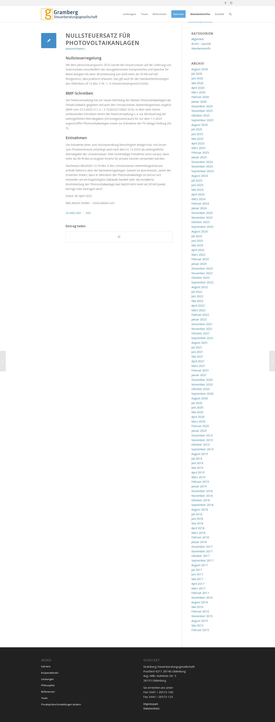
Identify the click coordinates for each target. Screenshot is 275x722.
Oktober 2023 (200, 222)
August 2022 (199, 287)
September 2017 (202, 560)
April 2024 (197, 194)
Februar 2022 (200, 315)
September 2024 (202, 171)
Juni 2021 (197, 352)
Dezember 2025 (202, 106)
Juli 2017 (196, 570)
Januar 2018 (199, 542)
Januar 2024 (199, 208)
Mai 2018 (197, 523)
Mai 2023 (197, 245)
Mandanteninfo (75, 48)
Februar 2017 (200, 593)
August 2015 (199, 621)
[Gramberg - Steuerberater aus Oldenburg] (69, 14)
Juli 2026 (196, 73)
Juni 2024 (197, 185)
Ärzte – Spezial (201, 44)
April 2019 (197, 472)
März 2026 (198, 92)
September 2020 (202, 393)
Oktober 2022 (200, 277)
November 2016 (202, 597)
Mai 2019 (197, 468)
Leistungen (47, 679)
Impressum (150, 704)
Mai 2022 (197, 301)
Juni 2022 (197, 296)
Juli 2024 (196, 180)
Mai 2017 (197, 579)
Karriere (46, 666)
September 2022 (202, 282)
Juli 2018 (196, 514)
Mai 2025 (197, 138)
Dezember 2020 (202, 380)
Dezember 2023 (202, 213)
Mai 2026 (197, 83)
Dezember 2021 (202, 324)
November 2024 (202, 166)
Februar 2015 (200, 630)
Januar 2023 (199, 264)
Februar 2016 (200, 611)
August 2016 (199, 602)
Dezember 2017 (202, 546)
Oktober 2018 (200, 500)
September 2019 (202, 449)
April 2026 (197, 88)
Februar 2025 (200, 152)
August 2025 (199, 125)
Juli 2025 (196, 129)
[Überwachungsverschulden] (3, 361)
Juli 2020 (196, 403)
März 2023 (198, 254)
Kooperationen (49, 672)
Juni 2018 (197, 518)
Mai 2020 (197, 412)
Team (44, 698)
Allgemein (197, 39)
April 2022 (197, 305)
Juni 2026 (197, 78)
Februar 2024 (200, 203)
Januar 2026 (199, 101)
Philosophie (48, 685)
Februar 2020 (200, 426)
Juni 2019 (197, 463)
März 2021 (198, 366)
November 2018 (202, 495)
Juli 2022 (196, 291)
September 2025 (202, 120)
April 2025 (197, 143)
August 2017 (199, 565)
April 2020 (197, 417)
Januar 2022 (199, 319)
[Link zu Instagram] (231, 3)
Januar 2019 (199, 486)
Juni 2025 (197, 134)
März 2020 (198, 421)
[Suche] (230, 14)
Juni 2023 (197, 240)
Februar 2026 (200, 97)
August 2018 (199, 509)
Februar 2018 (200, 537)
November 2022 (202, 273)
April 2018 (197, 528)
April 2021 (197, 361)
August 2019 (199, 454)
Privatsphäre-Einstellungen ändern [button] (61, 704)
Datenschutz (151, 708)
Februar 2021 (200, 370)
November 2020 (202, 384)
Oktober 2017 (200, 556)
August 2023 (199, 231)
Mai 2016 (197, 607)
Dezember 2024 (202, 162)
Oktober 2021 (200, 333)
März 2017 (198, 588)
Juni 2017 (197, 574)
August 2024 (199, 176)
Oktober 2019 (200, 444)
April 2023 (197, 250)
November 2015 (202, 616)
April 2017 (197, 583)
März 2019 (198, 477)
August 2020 (199, 398)
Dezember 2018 (202, 491)
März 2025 (198, 148)
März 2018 (198, 533)
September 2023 (202, 226)
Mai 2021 (197, 356)
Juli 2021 (196, 347)
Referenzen (48, 691)
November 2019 (202, 440)
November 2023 (202, 217)
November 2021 (202, 329)
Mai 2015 (197, 625)
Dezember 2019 (202, 435)
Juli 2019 (196, 458)
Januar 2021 (199, 375)
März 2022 (198, 310)
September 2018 (202, 505)
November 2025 (202, 111)
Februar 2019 (200, 481)
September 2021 (202, 338)
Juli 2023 (196, 236)
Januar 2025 (199, 157)
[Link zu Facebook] (225, 3)
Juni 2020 (197, 407)
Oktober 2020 (200, 389)
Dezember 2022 (202, 268)
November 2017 (202, 551)
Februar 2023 (200, 259)
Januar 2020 (199, 430)
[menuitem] (129, 14)
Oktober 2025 (200, 115)
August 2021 (199, 342)
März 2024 (198, 199)
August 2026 (199, 69)
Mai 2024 (197, 189)
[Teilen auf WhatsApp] (119, 237)
